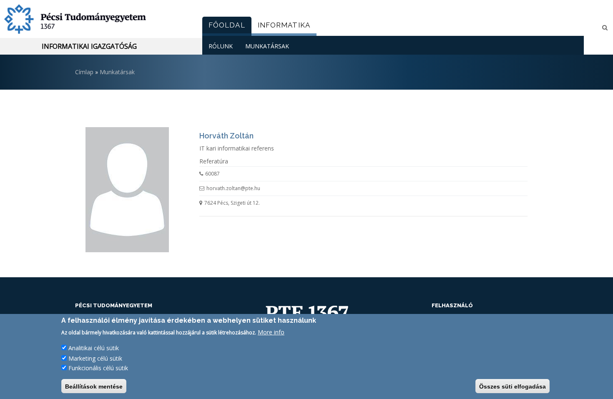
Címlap (84, 72)
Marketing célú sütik (95, 358)
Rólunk (221, 46)
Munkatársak (267, 46)
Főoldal (227, 25)
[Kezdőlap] (98, 19)
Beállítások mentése (94, 386)
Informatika (284, 25)
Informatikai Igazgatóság (89, 46)
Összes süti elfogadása (512, 386)
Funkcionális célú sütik (98, 368)
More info (271, 332)
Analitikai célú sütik (93, 348)
